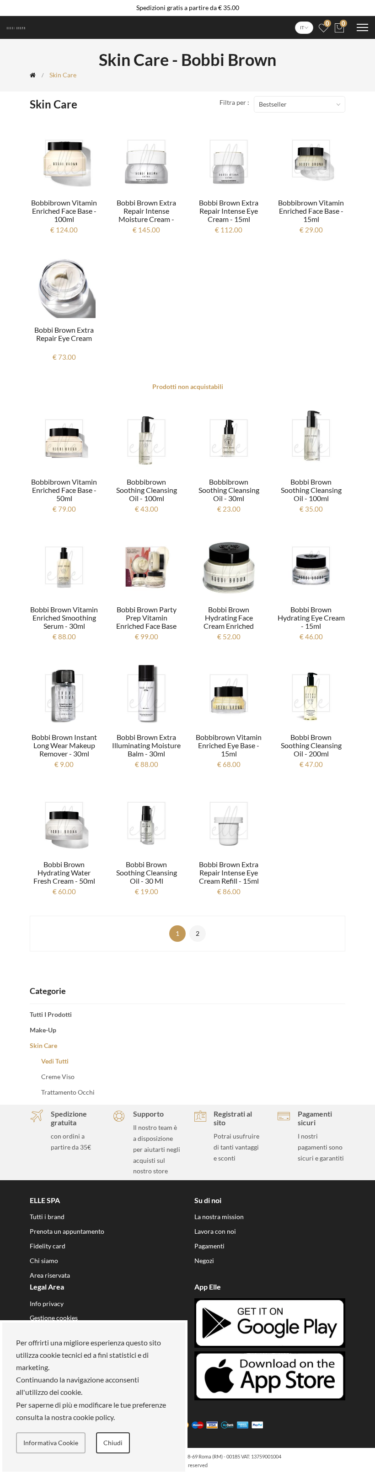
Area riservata (50, 1275)
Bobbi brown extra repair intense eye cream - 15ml (228, 210)
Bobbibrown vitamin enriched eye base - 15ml (229, 745)
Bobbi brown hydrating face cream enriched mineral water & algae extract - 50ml (229, 626)
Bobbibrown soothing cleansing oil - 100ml (146, 489)
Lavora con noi (215, 1231)
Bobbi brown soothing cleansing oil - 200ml (311, 745)
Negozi (204, 1260)
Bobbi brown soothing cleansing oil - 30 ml (146, 872)
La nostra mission (219, 1216)
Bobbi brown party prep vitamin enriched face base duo (146, 621)
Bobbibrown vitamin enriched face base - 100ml (64, 210)
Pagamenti (209, 1246)
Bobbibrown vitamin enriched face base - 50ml (64, 489)
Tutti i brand (47, 1216)
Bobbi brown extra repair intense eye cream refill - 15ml (229, 872)
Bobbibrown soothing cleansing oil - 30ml (228, 489)
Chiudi (113, 1443)
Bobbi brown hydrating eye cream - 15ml (311, 617)
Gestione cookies (54, 1318)
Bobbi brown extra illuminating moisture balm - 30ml (146, 745)
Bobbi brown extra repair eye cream (64, 333)
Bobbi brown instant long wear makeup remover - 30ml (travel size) (64, 749)
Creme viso (58, 1076)
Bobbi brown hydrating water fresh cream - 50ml (64, 872)
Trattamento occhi (68, 1092)
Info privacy (47, 1303)
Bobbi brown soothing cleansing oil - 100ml (311, 489)
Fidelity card (47, 1246)
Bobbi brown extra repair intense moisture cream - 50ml (146, 215)
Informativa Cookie (50, 1443)
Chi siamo (44, 1260)
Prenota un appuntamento (67, 1231)
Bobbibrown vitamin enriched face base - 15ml (311, 210)
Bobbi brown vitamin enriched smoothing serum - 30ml (64, 617)
